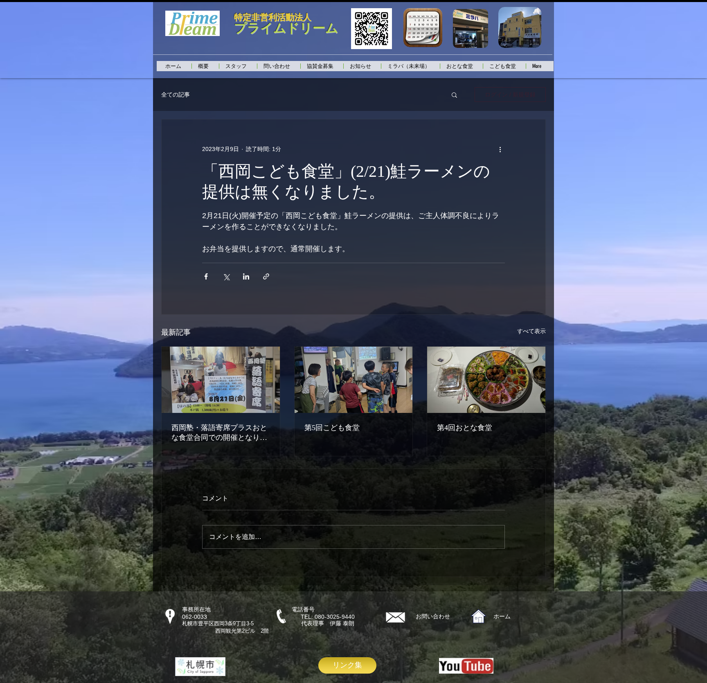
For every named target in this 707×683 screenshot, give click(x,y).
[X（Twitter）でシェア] (226, 276)
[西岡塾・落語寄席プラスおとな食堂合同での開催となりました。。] (221, 380)
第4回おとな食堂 (464, 428)
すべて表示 (531, 331)
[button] (454, 94)
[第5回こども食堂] (354, 380)
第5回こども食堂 (332, 428)
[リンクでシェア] (266, 276)
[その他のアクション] (500, 149)
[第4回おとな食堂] (486, 380)
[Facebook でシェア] (206, 276)
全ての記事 (175, 94)
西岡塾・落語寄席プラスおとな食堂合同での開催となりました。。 (219, 433)
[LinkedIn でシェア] (246, 276)
